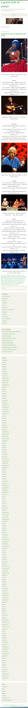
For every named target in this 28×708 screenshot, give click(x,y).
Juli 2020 (4, 523)
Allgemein (9, 275)
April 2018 (4, 584)
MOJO (3, 689)
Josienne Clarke (4, 279)
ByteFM (3, 693)
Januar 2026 (4, 376)
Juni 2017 (4, 606)
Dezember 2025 (5, 378)
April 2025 (4, 396)
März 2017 (4, 613)
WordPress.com (14, 706)
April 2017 (4, 611)
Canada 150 (4, 303)
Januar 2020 (4, 537)
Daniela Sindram (18, 276)
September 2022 (5, 465)
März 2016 (4, 640)
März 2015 (4, 667)
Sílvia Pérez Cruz (12, 283)
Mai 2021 (4, 501)
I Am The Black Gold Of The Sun (8, 333)
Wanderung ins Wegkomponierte (9, 345)
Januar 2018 (4, 591)
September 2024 (5, 411)
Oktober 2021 (5, 490)
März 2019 (4, 559)
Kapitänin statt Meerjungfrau (8, 342)
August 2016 (4, 629)
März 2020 (4, 532)
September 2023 (5, 438)
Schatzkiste (4, 321)
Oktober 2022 (5, 463)
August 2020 (4, 521)
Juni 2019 (4, 552)
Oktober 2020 (5, 517)
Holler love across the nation (8, 309)
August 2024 (4, 414)
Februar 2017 (5, 615)
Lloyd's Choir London (22, 279)
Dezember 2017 (5, 593)
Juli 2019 (4, 550)
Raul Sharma (10, 282)
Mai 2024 (4, 420)
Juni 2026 (4, 364)
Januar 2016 (4, 644)
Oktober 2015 (5, 651)
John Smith (16, 278)
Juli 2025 (4, 389)
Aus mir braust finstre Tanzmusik (9, 349)
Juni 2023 (4, 445)
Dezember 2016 (5, 620)
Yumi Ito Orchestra (15, 284)
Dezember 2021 (5, 485)
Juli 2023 (4, 443)
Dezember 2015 (5, 647)
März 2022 (4, 479)
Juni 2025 (4, 391)
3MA (22, 275)
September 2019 (5, 546)
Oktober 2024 (5, 409)
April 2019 (4, 557)
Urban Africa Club (5, 698)
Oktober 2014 (5, 678)
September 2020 (5, 519)
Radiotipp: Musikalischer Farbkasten (9, 347)
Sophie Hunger (18, 283)
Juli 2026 (4, 362)
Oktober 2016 (5, 624)
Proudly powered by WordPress (9, 704)
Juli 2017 (4, 604)
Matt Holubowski (8, 281)
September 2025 (5, 384)
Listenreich (14, 275)
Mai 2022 (4, 474)
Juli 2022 (4, 470)
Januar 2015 (4, 671)
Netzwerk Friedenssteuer (7, 700)
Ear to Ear (4, 305)
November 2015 (5, 649)
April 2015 (4, 664)
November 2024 (5, 407)
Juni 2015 (4, 660)
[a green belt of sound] (14, 24)
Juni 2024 (4, 418)
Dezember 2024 (5, 405)
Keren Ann (15, 279)
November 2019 (5, 541)
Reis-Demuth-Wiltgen (17, 282)
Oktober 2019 (5, 543)
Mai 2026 (4, 367)
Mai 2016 (4, 635)
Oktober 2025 (5, 382)
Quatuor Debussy (4, 282)
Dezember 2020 (5, 512)
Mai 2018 (4, 582)
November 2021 (5, 487)
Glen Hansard (7, 277)
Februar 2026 (5, 373)
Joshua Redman (22, 278)
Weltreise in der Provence (7, 340)
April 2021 (4, 503)
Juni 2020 (4, 526)
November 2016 (5, 622)
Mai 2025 (4, 393)
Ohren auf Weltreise (6, 318)
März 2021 (4, 505)
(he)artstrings (5, 298)
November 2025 (5, 380)
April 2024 (4, 423)
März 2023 (4, 452)
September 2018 (5, 573)
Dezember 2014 (5, 673)
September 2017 (5, 599)
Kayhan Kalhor (10, 279)
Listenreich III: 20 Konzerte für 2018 (13, 35)
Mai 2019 (4, 555)
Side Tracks (4, 323)
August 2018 (4, 575)
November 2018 (5, 568)
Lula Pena (3, 281)
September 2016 (5, 626)
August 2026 (4, 360)
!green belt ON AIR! (6, 296)
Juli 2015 (4, 658)
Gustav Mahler (13, 277)
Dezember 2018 (5, 566)
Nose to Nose (5, 316)
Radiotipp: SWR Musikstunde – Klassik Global (11, 331)
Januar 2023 (4, 456)
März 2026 (4, 371)
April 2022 (4, 476)
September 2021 (5, 492)
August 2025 (4, 387)
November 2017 (5, 595)
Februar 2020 (5, 535)
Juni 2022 (4, 472)
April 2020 (4, 530)
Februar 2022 (5, 481)
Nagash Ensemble (15, 281)
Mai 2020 (4, 528)
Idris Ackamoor (19, 277)
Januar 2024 (4, 429)
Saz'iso (23, 282)
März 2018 (4, 586)
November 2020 (5, 514)
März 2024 (4, 425)
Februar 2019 (5, 561)
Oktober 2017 (5, 597)
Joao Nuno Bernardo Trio (9, 278)
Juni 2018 (4, 579)
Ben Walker (12, 276)
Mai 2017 (4, 608)
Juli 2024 (4, 416)
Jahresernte (4, 312)
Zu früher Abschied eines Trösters (9, 338)
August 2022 (4, 467)
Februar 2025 (5, 400)
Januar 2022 (4, 483)
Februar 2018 (5, 588)
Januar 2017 (4, 617)
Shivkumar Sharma (4, 283)
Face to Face (4, 307)
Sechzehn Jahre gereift (6, 336)
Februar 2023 (5, 454)
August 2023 (4, 440)
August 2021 (4, 494)
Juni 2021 (4, 499)
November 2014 (5, 676)
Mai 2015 (4, 662)
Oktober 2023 (5, 436)
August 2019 (4, 548)
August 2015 (4, 655)
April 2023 (4, 449)
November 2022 (5, 461)
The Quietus (4, 686)
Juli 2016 (4, 631)
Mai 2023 (4, 447)
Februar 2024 (5, 427)
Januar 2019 (4, 564)
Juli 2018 (4, 577)
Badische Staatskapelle (5, 276)
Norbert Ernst (21, 281)
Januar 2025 (4, 402)
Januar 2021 (4, 510)
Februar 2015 (5, 669)
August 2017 (4, 602)
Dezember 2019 (5, 539)
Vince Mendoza (8, 284)
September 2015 (5, 653)
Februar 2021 (5, 508)
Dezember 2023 (5, 432)
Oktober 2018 (5, 570)
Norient (3, 691)
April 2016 (4, 638)
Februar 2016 (5, 642)
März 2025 (4, 398)
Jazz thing (4, 695)
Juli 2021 (4, 496)
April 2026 (4, 369)
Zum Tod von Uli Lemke (7, 351)
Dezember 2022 (5, 458)
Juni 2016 (4, 633)
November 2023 (5, 434)
